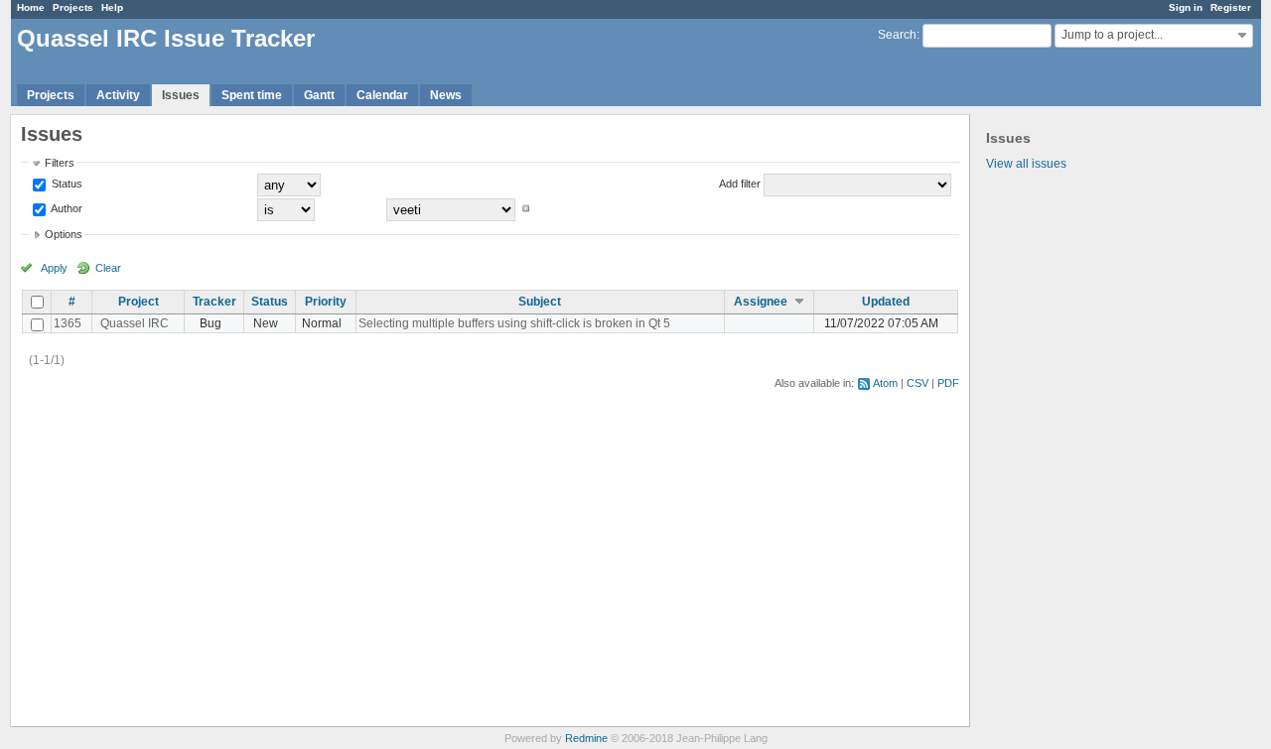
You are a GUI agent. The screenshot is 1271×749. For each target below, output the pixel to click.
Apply (54, 268)
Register (1230, 7)
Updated (886, 302)
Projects (73, 7)
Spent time (251, 95)
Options (63, 234)
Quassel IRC (134, 323)
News (446, 95)
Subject (539, 302)
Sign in (1185, 7)
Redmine (586, 738)
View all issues (1026, 164)
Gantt (319, 95)
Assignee (760, 302)
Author (65, 208)
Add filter (740, 183)
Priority (326, 302)
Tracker (214, 302)
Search (897, 35)
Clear (108, 268)
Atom (885, 383)
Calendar (382, 95)
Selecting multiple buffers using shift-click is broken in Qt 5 (514, 323)
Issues (181, 95)
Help (112, 7)
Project (138, 302)
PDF (948, 383)
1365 (67, 323)
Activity (118, 95)
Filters (59, 163)
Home (31, 7)
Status (65, 183)
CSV (917, 383)
